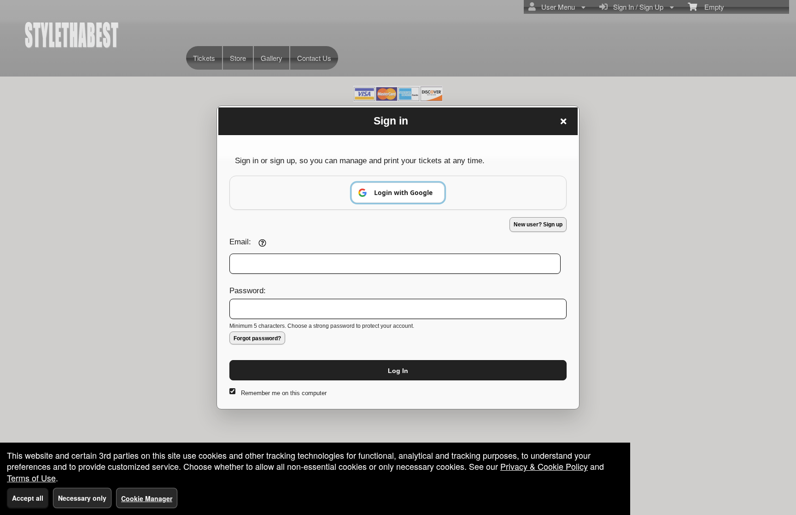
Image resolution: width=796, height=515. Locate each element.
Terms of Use (31, 478)
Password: (247, 290)
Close (563, 121)
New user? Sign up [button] (538, 224)
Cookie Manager (146, 498)
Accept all (27, 498)
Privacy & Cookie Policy (544, 466)
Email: (240, 241)
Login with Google (403, 192)
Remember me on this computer (284, 393)
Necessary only (82, 498)
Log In (398, 370)
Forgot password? (257, 338)
